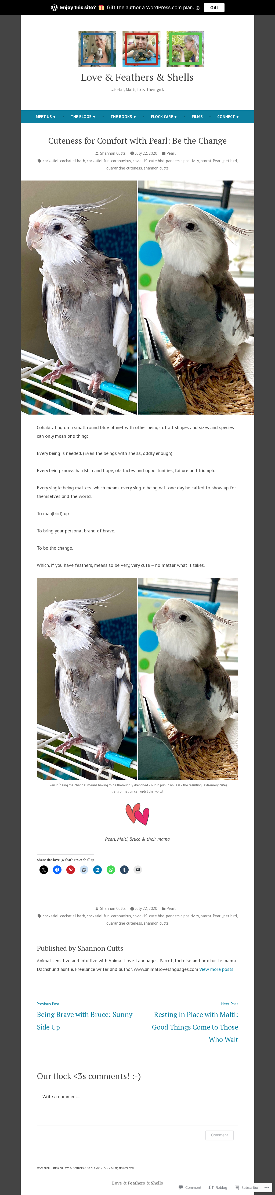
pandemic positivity (182, 160)
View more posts (216, 969)
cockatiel (51, 160)
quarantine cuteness (124, 168)
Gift (214, 7)
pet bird (230, 160)
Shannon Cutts (113, 153)
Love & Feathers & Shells (137, 77)
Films (197, 116)
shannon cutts (156, 168)
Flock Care (162, 116)
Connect (226, 116)
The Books (121, 116)
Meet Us (44, 116)
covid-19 (140, 160)
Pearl (171, 153)
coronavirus (121, 160)
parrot (206, 160)
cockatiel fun (98, 160)
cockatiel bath (72, 160)
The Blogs (81, 116)
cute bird (156, 160)
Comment (219, 1135)
